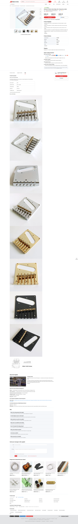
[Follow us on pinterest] (66, 516)
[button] (47, 1)
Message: (13, 449)
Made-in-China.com (35, 519)
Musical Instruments (49, 400)
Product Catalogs (21, 497)
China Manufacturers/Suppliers (32, 518)
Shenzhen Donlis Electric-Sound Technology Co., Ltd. (52, 10)
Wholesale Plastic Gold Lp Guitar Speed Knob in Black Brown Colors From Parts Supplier (39, 490)
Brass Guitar (12, 512)
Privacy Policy (51, 521)
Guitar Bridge (11, 401)
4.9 (59, 73)
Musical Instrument (22, 5)
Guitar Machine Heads (36, 400)
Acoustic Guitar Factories (30, 510)
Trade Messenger (22, 516)
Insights (56, 518)
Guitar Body (26, 400)
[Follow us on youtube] (65, 516)
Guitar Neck (16, 400)
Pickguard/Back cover (27, 500)
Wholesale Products (39, 518)
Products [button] (23, 1)
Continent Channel (48, 518)
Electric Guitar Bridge (62, 510)
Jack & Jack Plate (56, 501)
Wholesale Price (44, 518)
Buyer (49, 4)
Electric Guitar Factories (13, 510)
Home (10, 5)
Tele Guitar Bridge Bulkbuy (18, 512)
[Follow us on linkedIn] (67, 516)
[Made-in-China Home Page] (14, 2)
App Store (11, 516)
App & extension (58, 4)
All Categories (12, 4)
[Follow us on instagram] (64, 516)
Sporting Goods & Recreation (15, 5)
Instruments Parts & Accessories (30, 5)
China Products (26, 518)
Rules (67, 4)
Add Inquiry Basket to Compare (26, 34)
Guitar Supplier (44, 510)
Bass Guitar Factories (38, 510)
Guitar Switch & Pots (56, 500)
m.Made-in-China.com (41, 519)
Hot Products (22, 518)
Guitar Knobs (11, 501)
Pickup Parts (40, 500)
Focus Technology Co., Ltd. (33, 521)
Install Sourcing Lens (30, 516)
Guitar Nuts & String (26, 501)
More (10, 513)
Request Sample (57, 19)
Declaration (47, 521)
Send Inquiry (50, 17)
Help (53, 4)
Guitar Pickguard (31, 400)
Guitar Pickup (19, 400)
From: (13, 444)
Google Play (17, 516)
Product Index (52, 518)
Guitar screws (40, 501)
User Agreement (43, 521)
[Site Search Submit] (50, 1)
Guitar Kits (41, 400)
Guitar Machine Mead (56, 498)
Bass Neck (44, 400)
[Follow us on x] (63, 516)
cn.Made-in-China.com (46, 519)
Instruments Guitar (50, 510)
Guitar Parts (23, 400)
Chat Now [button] (62, 17)
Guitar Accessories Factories (21, 510)
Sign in (67, 2)
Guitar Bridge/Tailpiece (12, 500)
